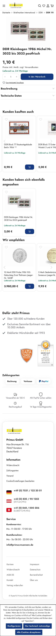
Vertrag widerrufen (15, 585)
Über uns (34, 580)
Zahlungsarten (12, 470)
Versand (9, 475)
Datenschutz (35, 569)
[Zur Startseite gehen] (16, 6)
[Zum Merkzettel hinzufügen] (6, 119)
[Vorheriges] (5, 141)
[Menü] (4, 6)
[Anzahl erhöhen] (16, 77)
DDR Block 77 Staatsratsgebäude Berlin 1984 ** (18, 146)
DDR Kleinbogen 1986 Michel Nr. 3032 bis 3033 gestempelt (18, 219)
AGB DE (10, 574)
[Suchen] (40, 5)
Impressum (34, 564)
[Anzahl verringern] (5, 77)
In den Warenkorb (37, 76)
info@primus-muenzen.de (19, 545)
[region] (28, 31)
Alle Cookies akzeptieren (29, 632)
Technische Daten (11, 96)
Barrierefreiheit (36, 574)
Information (13, 459)
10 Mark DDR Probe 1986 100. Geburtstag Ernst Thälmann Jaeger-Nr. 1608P (18, 275)
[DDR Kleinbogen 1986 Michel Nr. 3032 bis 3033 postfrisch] (28, 31)
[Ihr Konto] (48, 5)
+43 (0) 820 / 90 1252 (26, 499)
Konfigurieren (14, 625)
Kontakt (10, 580)
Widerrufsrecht (12, 465)
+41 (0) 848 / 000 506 (26, 508)
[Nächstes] (51, 141)
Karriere (10, 564)
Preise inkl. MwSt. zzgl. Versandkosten (20, 67)
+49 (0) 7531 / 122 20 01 (28, 490)
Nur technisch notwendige (37, 625)
